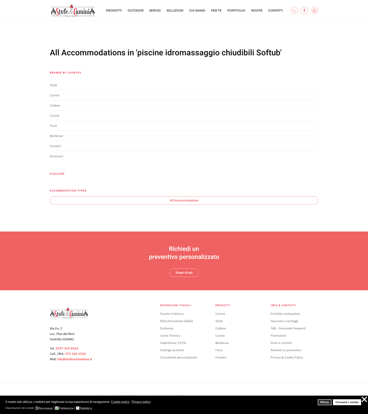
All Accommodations (184, 200)
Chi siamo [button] (197, 10)
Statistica (86, 408)
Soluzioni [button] (175, 10)
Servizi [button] (155, 10)
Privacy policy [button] (141, 401)
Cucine (54, 115)
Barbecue (56, 136)
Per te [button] (216, 10)
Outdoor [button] (136, 10)
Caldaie (55, 105)
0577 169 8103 (67, 348)
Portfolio (236, 10)
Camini (54, 95)
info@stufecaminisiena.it (75, 359)
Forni (53, 126)
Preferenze (66, 408)
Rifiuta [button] (324, 402)
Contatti (275, 10)
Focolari (55, 146)
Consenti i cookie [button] (347, 402)
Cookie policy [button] (120, 401)
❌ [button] (364, 399)
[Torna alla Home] (73, 10)
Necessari (46, 408)
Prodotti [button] (114, 10)
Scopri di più (184, 272)
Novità (256, 10)
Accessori (56, 156)
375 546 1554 (75, 354)
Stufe (53, 85)
